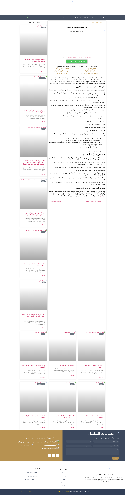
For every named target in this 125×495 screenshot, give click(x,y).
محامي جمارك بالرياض (91, 71)
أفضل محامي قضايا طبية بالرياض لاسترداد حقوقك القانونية (34, 111)
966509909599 (50, 445)
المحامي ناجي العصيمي (63, 491)
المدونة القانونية (76, 17)
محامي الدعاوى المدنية (67, 365)
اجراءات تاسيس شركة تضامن (77, 27)
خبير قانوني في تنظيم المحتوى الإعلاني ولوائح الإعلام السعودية (35, 214)
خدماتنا (86, 17)
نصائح (98, 22)
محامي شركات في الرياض (61, 71)
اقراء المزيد (43, 71)
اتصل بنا (65, 17)
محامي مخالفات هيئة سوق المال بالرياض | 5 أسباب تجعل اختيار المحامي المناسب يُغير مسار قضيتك (33, 162)
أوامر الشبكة (24, 491)
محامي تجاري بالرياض (62, 68)
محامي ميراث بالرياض (62, 70)
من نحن (93, 17)
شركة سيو (30, 491)
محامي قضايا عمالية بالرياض (89, 73)
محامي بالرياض (91, 68)
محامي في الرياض (61, 73)
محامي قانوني (101, 196)
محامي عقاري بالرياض (91, 70)
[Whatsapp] (100, 485)
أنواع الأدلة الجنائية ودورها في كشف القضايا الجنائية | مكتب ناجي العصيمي (33, 316)
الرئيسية (101, 17)
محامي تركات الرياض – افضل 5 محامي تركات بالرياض (35, 60)
